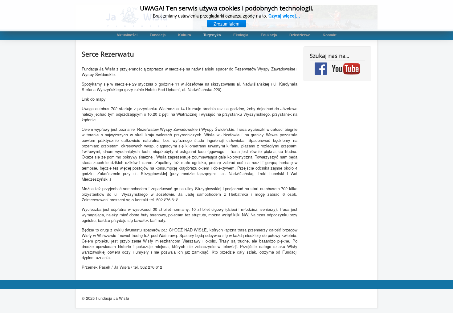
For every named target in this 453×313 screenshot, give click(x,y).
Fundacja (158, 35)
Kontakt (330, 35)
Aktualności (126, 35)
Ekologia (240, 35)
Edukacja (269, 35)
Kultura (184, 35)
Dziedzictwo (299, 35)
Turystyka (212, 35)
